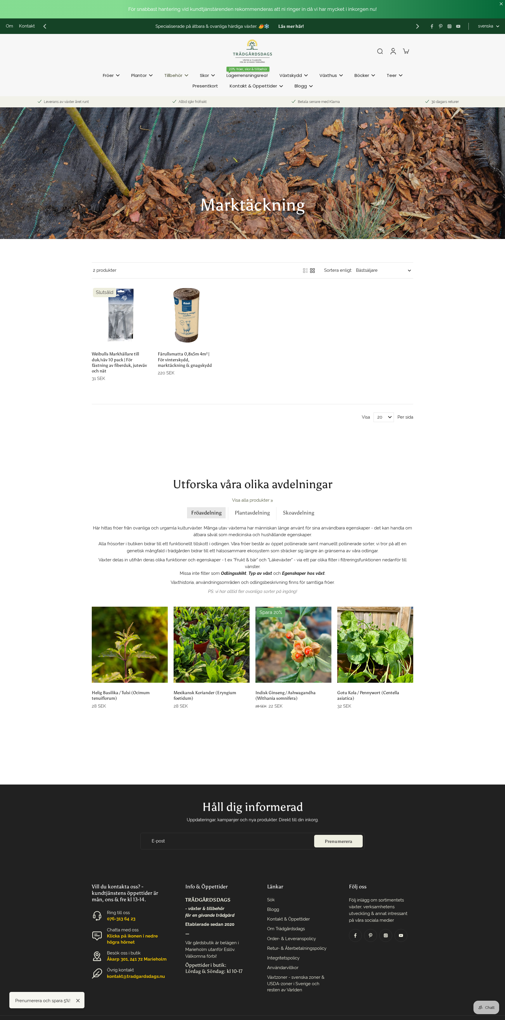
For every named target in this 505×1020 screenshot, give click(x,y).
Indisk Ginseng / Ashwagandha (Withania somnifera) (285, 695)
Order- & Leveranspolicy (291, 938)
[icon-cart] (405, 51)
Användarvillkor (282, 967)
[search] (379, 51)
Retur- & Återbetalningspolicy (296, 948)
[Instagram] (449, 26)
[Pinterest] (440, 26)
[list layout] (305, 271)
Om (9, 26)
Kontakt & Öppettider (288, 919)
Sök (271, 899)
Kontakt (27, 26)
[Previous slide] (44, 26)
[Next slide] (417, 26)
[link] (272, 501)
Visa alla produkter (250, 500)
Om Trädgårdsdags (286, 928)
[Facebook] (432, 26)
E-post (158, 841)
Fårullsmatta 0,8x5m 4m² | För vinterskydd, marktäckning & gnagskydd (185, 359)
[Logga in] (392, 51)
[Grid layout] (312, 271)
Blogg (273, 909)
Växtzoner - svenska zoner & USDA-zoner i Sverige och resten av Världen (295, 983)
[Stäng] (78, 1001)
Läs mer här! (291, 26)
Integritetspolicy (283, 958)
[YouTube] (458, 26)
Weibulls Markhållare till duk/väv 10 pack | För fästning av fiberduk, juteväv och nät (119, 362)
